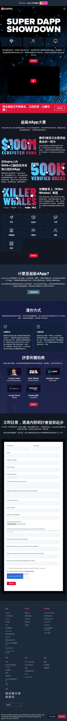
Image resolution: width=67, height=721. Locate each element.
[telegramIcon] (6, 693)
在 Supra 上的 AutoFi (9, 652)
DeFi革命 (46, 625)
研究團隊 (46, 665)
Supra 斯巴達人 (29, 665)
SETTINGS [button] (52, 716)
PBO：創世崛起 (29, 662)
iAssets (7, 637)
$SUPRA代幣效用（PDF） (10, 666)
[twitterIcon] (13, 693)
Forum (27, 674)
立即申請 (59, 108)
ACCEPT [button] (61, 716)
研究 (6, 662)
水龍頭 (27, 625)
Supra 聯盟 (47, 633)
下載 (43, 3)
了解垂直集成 (33, 292)
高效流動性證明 (10, 634)
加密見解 (8, 676)
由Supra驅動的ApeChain (48, 629)
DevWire (27, 619)
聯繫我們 (46, 668)
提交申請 (33, 60)
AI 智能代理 (8, 616)
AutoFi (7, 619)
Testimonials (28, 677)
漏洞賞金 (27, 622)
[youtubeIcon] (16, 693)
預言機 (7, 622)
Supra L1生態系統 (49, 613)
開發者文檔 (28, 616)
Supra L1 (7, 613)
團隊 (45, 662)
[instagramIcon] (10, 697)
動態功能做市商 (10, 640)
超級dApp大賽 (48, 619)
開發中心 (27, 613)
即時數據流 (8, 628)
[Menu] (64, 9)
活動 (26, 668)
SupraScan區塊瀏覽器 (11, 644)
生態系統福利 (48, 616)
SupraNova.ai (9, 648)
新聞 (6, 684)
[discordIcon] (10, 693)
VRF (6, 625)
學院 (6, 673)
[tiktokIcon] (6, 697)
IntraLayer (8, 631)
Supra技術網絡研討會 (11, 680)
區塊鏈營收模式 (29, 671)
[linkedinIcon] (19, 693)
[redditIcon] (13, 697)
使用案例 (8, 670)
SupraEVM (47, 622)
